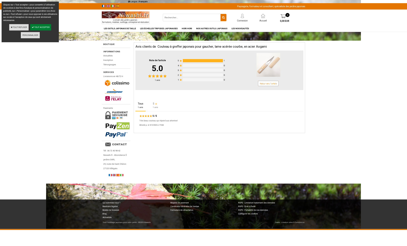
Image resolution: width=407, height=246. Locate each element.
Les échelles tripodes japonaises (159, 28)
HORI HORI (187, 28)
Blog (105, 214)
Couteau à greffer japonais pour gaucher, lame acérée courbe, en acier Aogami (212, 46)
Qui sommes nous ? (111, 203)
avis (157, 80)
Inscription (108, 60)
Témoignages (109, 64)
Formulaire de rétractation (181, 210)
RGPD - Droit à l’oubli (246, 206)
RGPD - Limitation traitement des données (256, 203)
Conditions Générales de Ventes (184, 206)
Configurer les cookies (248, 214)
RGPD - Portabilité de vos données (253, 210)
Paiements (108, 108)
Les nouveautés (240, 28)
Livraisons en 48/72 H (113, 76)
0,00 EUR (284, 21)
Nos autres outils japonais (211, 28)
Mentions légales (110, 206)
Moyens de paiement (179, 203)
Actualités (108, 55)
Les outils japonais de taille (120, 28)
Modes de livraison (111, 210)
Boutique (109, 44)
